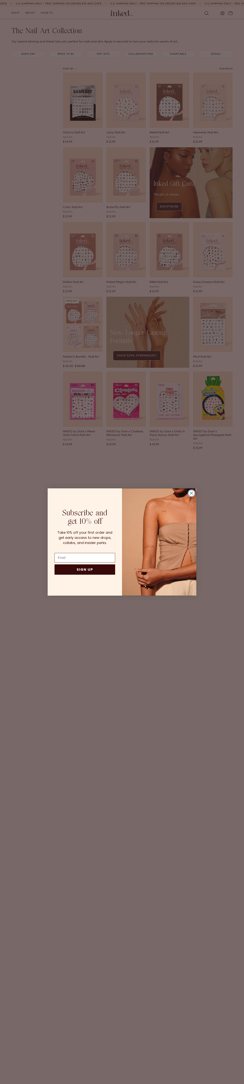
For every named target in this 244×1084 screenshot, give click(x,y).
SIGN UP (85, 569)
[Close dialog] (191, 493)
